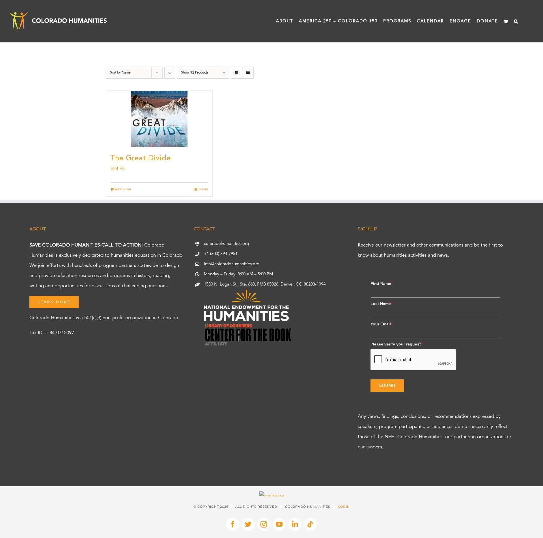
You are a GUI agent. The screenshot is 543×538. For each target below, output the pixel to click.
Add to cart (123, 189)
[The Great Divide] (159, 119)
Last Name (381, 303)
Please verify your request (396, 344)
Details (203, 189)
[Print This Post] (271, 496)
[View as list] (247, 72)
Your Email (381, 324)
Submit (387, 385)
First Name (381, 283)
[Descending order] (169, 73)
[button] (516, 21)
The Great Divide (141, 158)
